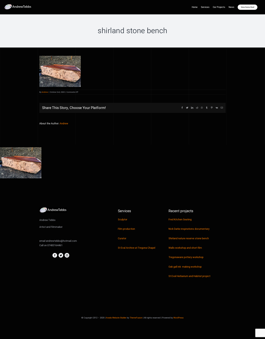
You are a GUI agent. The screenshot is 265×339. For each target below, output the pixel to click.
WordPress (178, 317)
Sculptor (122, 219)
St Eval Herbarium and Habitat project (189, 276)
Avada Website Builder (116, 317)
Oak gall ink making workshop (185, 267)
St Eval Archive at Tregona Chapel (136, 248)
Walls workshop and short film (185, 248)
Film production (126, 229)
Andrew (45, 92)
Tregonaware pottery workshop (186, 257)
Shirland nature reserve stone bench (189, 238)
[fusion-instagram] (67, 255)
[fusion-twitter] (61, 255)
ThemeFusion (136, 317)
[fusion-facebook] (54, 255)
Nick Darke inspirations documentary (189, 229)
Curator (122, 238)
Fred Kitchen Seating (180, 219)
